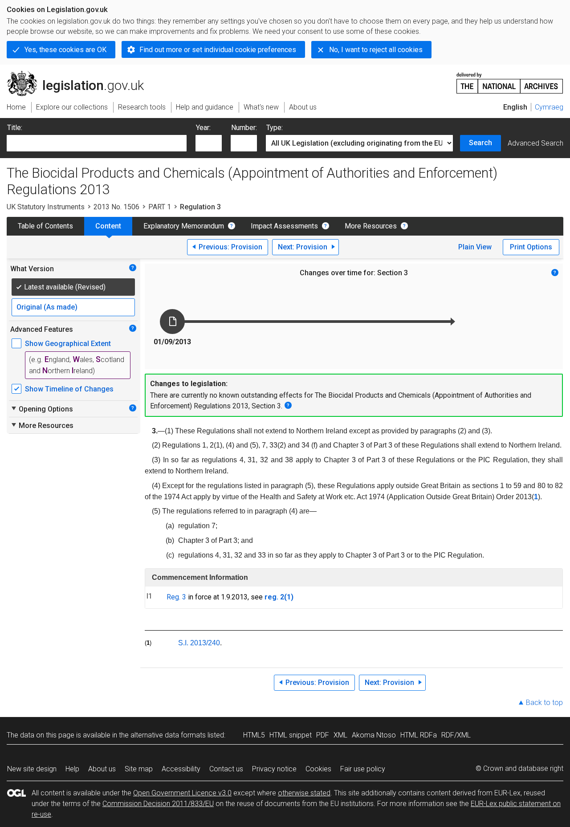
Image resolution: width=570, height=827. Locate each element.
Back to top (544, 702)
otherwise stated (304, 793)
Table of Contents (45, 226)
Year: (203, 127)
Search (480, 143)
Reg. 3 (176, 597)
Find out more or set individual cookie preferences (217, 49)
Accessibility (181, 769)
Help (72, 769)
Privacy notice (274, 769)
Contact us (226, 769)
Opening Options (41, 408)
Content (108, 226)
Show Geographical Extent (68, 343)
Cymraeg (549, 107)
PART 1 (159, 207)
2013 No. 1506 (116, 207)
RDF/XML (456, 735)
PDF (322, 735)
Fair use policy (362, 769)
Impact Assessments (284, 226)
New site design (32, 769)
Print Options (531, 247)
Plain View (475, 247)
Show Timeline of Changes (69, 389)
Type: (274, 127)
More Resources (371, 226)
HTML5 (254, 735)
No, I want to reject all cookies (376, 49)
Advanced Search (535, 143)
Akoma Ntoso (374, 735)
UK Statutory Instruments (46, 207)
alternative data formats (168, 735)
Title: (14, 127)
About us (102, 769)
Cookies (318, 769)
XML (340, 735)
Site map (139, 769)
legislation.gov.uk (80, 74)
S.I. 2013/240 (199, 643)
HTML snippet (290, 735)
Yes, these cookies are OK (65, 49)
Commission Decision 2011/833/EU (158, 803)
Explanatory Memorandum (183, 226)
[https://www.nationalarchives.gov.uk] (509, 79)
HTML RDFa (418, 735)
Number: (244, 127)
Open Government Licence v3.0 (182, 793)
